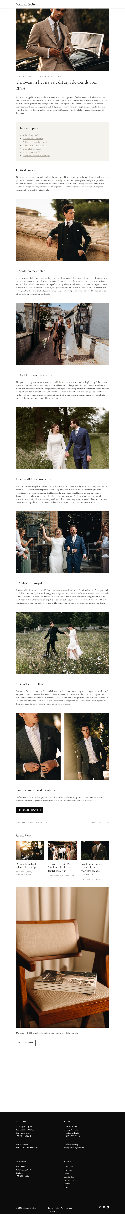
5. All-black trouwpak (32, 148)
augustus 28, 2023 (25, 77)
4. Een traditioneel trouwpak (35, 145)
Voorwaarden (66, 1207)
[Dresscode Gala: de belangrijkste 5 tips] (30, 850)
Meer (66, 1187)
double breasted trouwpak (64, 382)
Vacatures (53, 1211)
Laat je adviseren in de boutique (36, 155)
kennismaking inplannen (29, 810)
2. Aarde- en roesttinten (33, 138)
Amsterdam (69, 1176)
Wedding (39, 77)
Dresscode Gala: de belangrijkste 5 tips (26, 865)
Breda (66, 1173)
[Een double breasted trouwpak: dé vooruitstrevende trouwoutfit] (95, 850)
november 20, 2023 (23, 872)
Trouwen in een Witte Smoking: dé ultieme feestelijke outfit (60, 867)
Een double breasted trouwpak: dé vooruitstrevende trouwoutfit (92, 869)
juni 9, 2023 (53, 876)
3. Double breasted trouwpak (35, 142)
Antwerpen (69, 1180)
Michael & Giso (55, 77)
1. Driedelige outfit (31, 135)
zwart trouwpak (62, 590)
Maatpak (68, 1170)
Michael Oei (99, 879)
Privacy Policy (54, 1207)
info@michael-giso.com (74, 1147)
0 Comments (37, 823)
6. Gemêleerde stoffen (32, 152)
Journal (67, 1183)
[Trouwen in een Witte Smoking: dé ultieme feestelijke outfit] (62, 850)
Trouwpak (68, 1166)
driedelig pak (60, 180)
